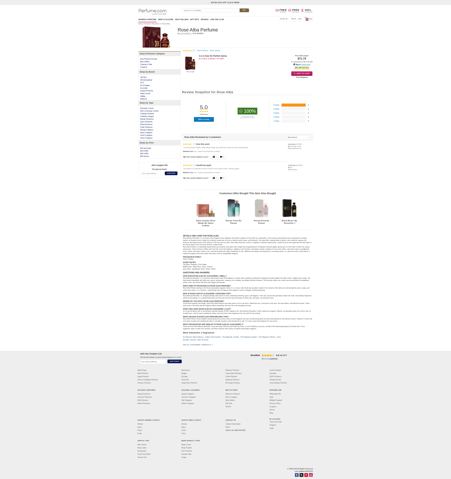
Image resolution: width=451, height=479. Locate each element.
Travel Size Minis (144, 454)
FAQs (228, 427)
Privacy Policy (275, 403)
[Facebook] (297, 475)
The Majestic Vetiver (266, 337)
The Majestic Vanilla (230, 337)
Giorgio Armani (275, 380)
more (279, 337)
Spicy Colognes (146, 132)
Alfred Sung (141, 370)
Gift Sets (194, 19)
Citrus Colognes (146, 138)
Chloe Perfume (231, 376)
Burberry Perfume (232, 370)
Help (293, 19)
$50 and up (144, 156)
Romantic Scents (147, 108)
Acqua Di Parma (146, 91)
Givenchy (185, 380)
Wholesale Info (275, 394)
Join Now (171, 173)
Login (272, 428)
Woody (140, 424)
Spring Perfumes (143, 394)
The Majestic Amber (248, 337)
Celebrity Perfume (147, 114)
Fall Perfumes (142, 400)
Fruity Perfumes (146, 127)
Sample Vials (186, 454)
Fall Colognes (186, 400)
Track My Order (276, 422)
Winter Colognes (187, 403)
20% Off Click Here (302, 68)
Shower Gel (141, 457)
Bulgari (184, 373)
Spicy (139, 427)
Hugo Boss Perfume (189, 383)
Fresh (183, 430)
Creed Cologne (275, 370)
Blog (271, 413)
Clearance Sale (146, 64)
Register (273, 425)
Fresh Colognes (146, 135)
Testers (228, 407)
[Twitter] (301, 475)
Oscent (193, 340)
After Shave (141, 444)
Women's (147, 19)
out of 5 (281, 355)
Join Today (174, 361)
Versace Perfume (144, 383)
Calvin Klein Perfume (234, 373)
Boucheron (185, 370)
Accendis (143, 88)
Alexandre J (186, 33)
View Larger (190, 72)
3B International (146, 80)
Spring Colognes (187, 394)
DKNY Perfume (276, 376)
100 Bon (143, 77)
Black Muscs (198, 337)
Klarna (272, 410)
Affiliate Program (276, 400)
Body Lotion (141, 448)
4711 (142, 83)
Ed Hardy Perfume (233, 383)
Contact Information (233, 424)
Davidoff (273, 373)
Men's (165, 19)
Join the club (217, 19)
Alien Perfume (142, 373)
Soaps (183, 457)
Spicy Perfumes (146, 122)
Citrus (183, 433)
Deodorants (141, 451)
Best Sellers (182, 19)
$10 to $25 (144, 151)
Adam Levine (145, 93)
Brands (204, 19)
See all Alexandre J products (197, 345)
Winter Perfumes (143, 403)
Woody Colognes (146, 130)
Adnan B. (143, 99)
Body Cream (186, 444)
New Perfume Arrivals (148, 59)
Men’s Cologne (231, 397)
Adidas (143, 96)
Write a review (203, 119)
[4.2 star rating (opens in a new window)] (268, 355)
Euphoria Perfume (232, 380)
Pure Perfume (186, 451)
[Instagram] (311, 475)
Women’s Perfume (233, 394)
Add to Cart (303, 73)
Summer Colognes (188, 397)
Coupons (143, 67)
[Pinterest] (306, 475)
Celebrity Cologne (147, 116)
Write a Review (215, 50)
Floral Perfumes (146, 124)
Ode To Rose (202, 340)
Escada (184, 376)
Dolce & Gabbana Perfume (147, 380)
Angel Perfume (143, 376)
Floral (139, 430)
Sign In (284, 19)
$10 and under (145, 148)
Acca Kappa (145, 85)
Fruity (139, 433)
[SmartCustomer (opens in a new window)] (269, 359)
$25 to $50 (144, 154)
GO (244, 10)
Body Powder (186, 448)
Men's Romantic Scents (149, 111)
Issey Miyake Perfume (278, 383)
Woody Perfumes (147, 119)
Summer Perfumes (144, 397)
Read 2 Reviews (203, 50)
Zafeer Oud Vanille (213, 337)
